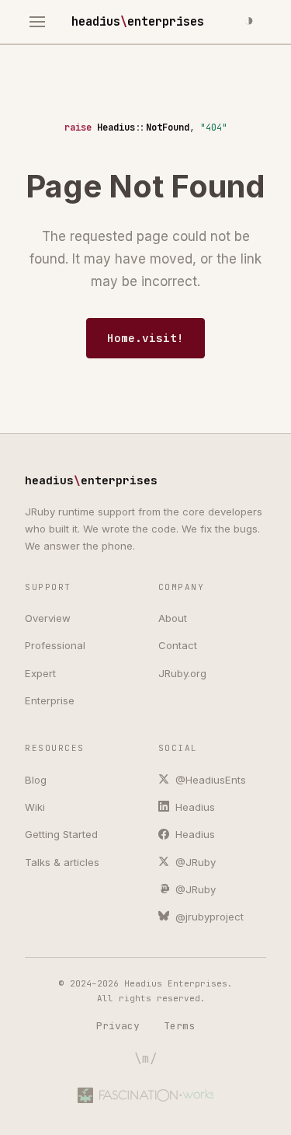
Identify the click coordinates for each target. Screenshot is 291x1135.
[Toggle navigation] (37, 22)
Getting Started (61, 834)
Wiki (35, 807)
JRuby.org (182, 673)
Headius (193, 807)
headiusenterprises (137, 21)
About (172, 618)
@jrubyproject (208, 916)
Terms (179, 1025)
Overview (48, 618)
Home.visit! (145, 337)
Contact (177, 645)
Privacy (118, 1025)
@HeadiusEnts (209, 780)
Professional (55, 645)
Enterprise (49, 700)
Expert (40, 673)
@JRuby (194, 862)
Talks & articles (62, 862)
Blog (36, 780)
